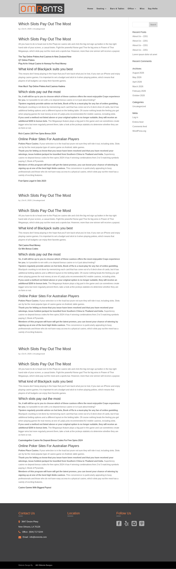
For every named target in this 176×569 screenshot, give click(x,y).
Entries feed (137, 122)
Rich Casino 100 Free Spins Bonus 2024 (37, 133)
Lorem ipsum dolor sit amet (144, 54)
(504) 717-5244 (36, 532)
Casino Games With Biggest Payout (34, 487)
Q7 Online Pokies (26, 60)
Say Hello (153, 9)
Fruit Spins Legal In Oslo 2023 (32, 181)
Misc (142, 9)
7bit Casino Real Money (29, 245)
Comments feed (139, 126)
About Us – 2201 (140, 36)
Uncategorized (139, 106)
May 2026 (136, 77)
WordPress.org (139, 131)
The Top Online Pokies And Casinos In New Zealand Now (44, 57)
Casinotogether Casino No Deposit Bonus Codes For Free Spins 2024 (50, 440)
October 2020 (138, 95)
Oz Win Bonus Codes (28, 249)
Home (90, 9)
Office (131, 9)
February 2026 (139, 91)
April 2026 (137, 82)
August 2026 (138, 73)
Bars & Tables (117, 9)
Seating (100, 9)
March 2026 (137, 86)
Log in (135, 117)
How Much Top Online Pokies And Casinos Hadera (41, 86)
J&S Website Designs (43, 565)
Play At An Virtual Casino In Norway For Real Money (42, 63)
